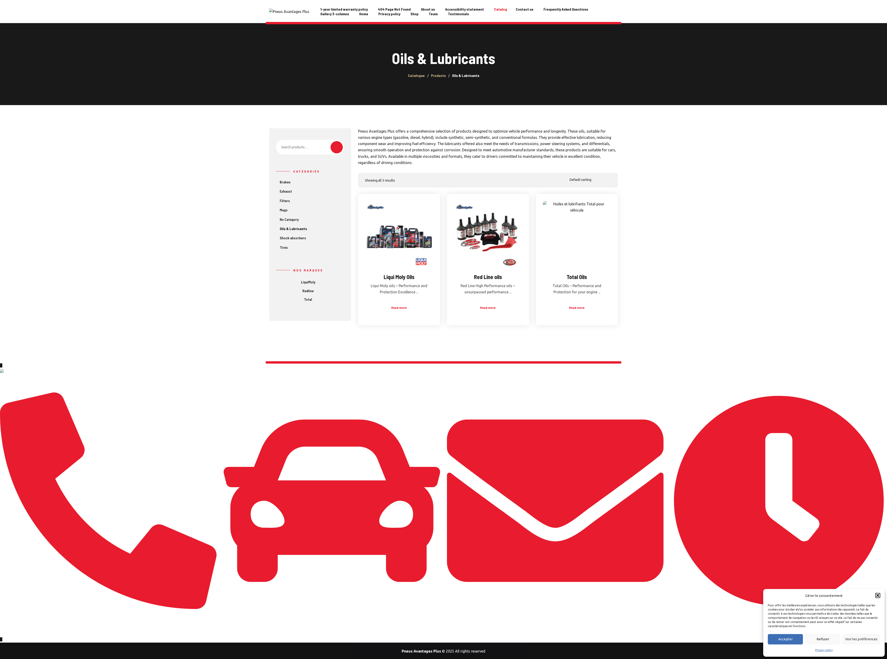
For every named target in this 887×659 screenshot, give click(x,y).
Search (337, 147)
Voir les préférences (861, 639)
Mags (284, 210)
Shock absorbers (293, 238)
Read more (399, 308)
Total (308, 299)
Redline (308, 291)
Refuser (823, 639)
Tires (284, 247)
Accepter (785, 639)
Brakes (285, 182)
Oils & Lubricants (293, 228)
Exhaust (286, 191)
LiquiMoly (308, 282)
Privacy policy (824, 650)
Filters (285, 200)
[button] (877, 595)
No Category (289, 219)
